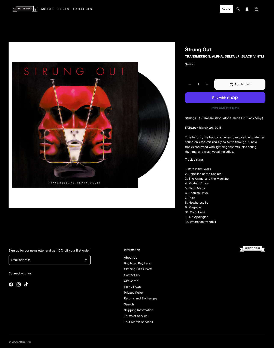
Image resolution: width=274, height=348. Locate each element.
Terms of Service (135, 316)
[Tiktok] (26, 284)
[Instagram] (18, 284)
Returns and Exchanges (140, 298)
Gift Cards (131, 281)
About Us (130, 257)
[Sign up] (86, 260)
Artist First (24, 341)
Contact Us (132, 275)
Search (129, 304)
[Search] (238, 9)
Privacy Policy (134, 292)
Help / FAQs (132, 287)
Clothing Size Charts (138, 269)
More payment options (225, 107)
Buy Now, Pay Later (138, 263)
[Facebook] (11, 284)
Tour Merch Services (138, 322)
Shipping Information (138, 310)
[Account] (247, 9)
